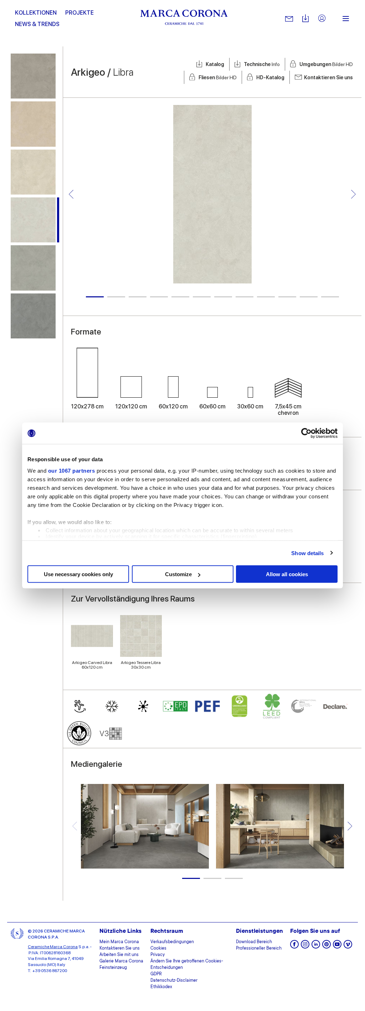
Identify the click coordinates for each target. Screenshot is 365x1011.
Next (353, 194)
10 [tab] (287, 296)
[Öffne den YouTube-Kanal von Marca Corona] (337, 946)
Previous (71, 194)
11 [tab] (309, 296)
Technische (262, 64)
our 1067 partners (71, 470)
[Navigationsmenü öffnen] (345, 18)
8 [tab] (244, 296)
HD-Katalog (270, 77)
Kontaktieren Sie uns (328, 77)
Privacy (157, 954)
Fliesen (218, 77)
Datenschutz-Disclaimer (173, 980)
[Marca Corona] (184, 18)
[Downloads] (305, 18)
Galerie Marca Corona (121, 961)
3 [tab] (137, 296)
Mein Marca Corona (119, 942)
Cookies (158, 948)
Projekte (79, 12)
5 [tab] (180, 296)
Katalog (215, 64)
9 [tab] (266, 296)
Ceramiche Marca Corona (53, 946)
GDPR (156, 974)
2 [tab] (116, 296)
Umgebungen (326, 64)
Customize (178, 574)
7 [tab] (223, 296)
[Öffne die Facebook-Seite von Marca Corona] (294, 946)
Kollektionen (36, 12)
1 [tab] (95, 296)
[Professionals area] (322, 19)
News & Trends (37, 24)
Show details (307, 553)
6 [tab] (202, 296)
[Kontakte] (289, 18)
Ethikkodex (161, 987)
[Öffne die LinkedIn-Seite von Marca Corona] (316, 946)
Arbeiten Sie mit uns (119, 954)
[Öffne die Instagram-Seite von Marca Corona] (305, 946)
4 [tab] (159, 296)
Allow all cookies (287, 574)
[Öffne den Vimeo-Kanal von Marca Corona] (348, 946)
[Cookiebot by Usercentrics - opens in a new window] (306, 433)
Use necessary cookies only (78, 574)
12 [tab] (330, 296)
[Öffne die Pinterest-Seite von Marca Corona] (326, 946)
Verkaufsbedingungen (172, 942)
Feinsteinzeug (113, 967)
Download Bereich (254, 942)
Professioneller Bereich (259, 948)
